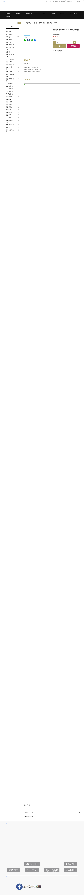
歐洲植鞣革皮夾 (10, 131)
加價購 (8, 127)
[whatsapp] (32, 40)
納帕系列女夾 (10, 125)
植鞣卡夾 (8, 115)
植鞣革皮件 (9, 39)
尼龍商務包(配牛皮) (10, 75)
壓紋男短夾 (9, 104)
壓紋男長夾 (9, 107)
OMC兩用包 (9, 91)
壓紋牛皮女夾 (10, 42)
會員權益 (52, 13)
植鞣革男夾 (9, 62)
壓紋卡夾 (8, 110)
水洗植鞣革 (9, 96)
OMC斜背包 (9, 89)
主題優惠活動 (29, 13)
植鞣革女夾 (9, 99)
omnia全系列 (73, 13)
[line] (25, 40)
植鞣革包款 (9, 102)
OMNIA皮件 (9, 83)
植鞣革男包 (9, 72)
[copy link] (35, 40)
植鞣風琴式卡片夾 (52, 23)
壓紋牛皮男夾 (10, 64)
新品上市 (8, 13)
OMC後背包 (9, 94)
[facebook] (28, 40)
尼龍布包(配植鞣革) (10, 48)
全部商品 (28, 23)
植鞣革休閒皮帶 (10, 68)
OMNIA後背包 (10, 86)
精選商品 (8, 37)
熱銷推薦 (18, 13)
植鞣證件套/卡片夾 (10, 55)
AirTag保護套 (10, 59)
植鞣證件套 (9, 112)
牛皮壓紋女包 (10, 45)
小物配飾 (8, 52)
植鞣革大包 (8, 17)
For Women (41, 13)
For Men (61, 13)
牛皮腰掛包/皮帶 (10, 80)
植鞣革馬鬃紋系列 (10, 121)
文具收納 (8, 117)
